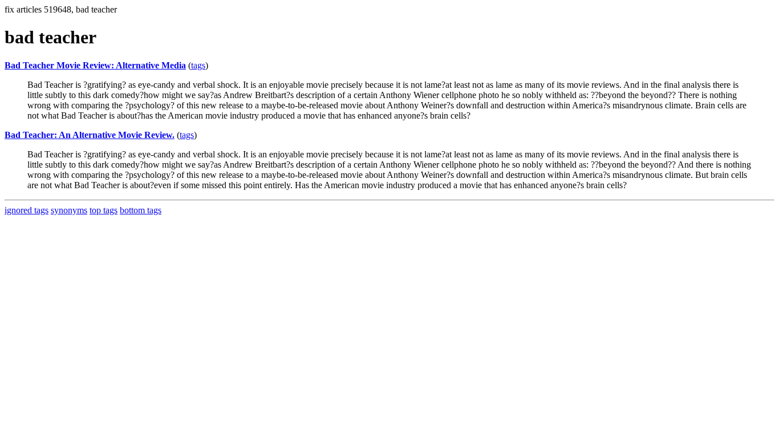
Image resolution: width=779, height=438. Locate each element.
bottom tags (140, 210)
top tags (103, 210)
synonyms (69, 210)
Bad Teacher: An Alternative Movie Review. (90, 135)
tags (198, 65)
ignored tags (26, 210)
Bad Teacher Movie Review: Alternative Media (95, 65)
